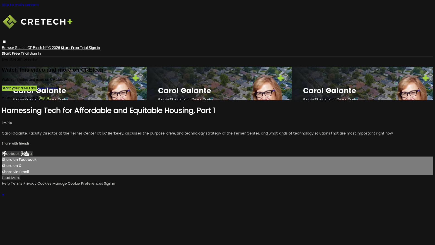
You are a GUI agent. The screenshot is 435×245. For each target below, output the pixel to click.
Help (6, 183)
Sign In (35, 53)
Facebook (11, 153)
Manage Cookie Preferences (78, 183)
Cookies (44, 183)
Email (28, 153)
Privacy (30, 183)
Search (21, 48)
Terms (17, 183)
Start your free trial (19, 88)
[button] (4, 41)
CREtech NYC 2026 (43, 48)
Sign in (94, 48)
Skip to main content (20, 4)
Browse (8, 48)
